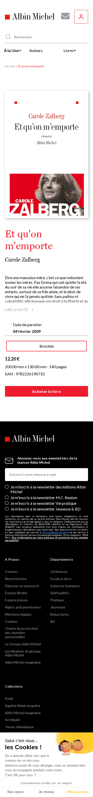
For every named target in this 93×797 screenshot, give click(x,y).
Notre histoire (16, 579)
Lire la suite (16, 310)
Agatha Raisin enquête (22, 705)
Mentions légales (18, 614)
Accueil (10, 66)
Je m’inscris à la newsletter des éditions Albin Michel (48, 489)
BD (52, 621)
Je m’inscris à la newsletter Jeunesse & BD (45, 509)
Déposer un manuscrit (22, 586)
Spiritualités (59, 593)
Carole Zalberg (22, 259)
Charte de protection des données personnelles (21, 632)
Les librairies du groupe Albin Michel (23, 653)
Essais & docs (60, 579)
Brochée (46, 346)
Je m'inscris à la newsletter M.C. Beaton (43, 497)
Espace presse (16, 600)
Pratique (57, 600)
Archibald (12, 720)
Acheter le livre (46, 391)
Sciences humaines (65, 586)
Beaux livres (59, 614)
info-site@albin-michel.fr (55, 532)
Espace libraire (16, 593)
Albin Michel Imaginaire (23, 662)
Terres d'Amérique (19, 727)
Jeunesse (57, 607)
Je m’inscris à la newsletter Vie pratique (43, 503)
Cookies (11, 621)
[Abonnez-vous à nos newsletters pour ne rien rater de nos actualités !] (63, 16)
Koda (9, 698)
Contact (11, 571)
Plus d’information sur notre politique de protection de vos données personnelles (46, 539)
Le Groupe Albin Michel (23, 644)
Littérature (58, 571)
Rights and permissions (23, 607)
